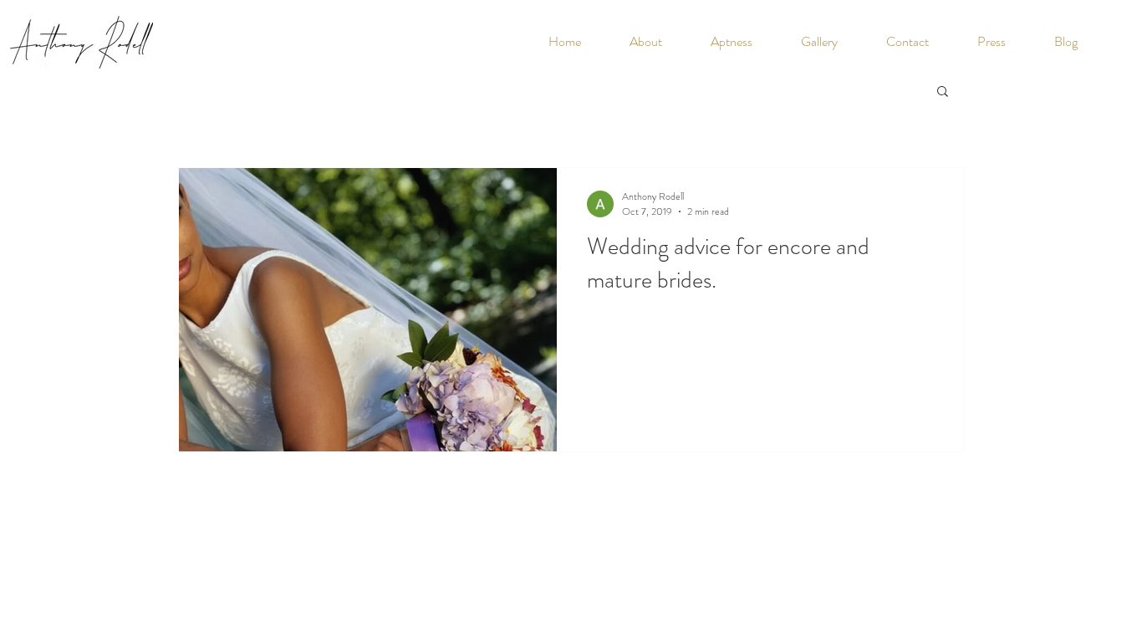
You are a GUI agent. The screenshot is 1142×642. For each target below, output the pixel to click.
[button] (943, 92)
